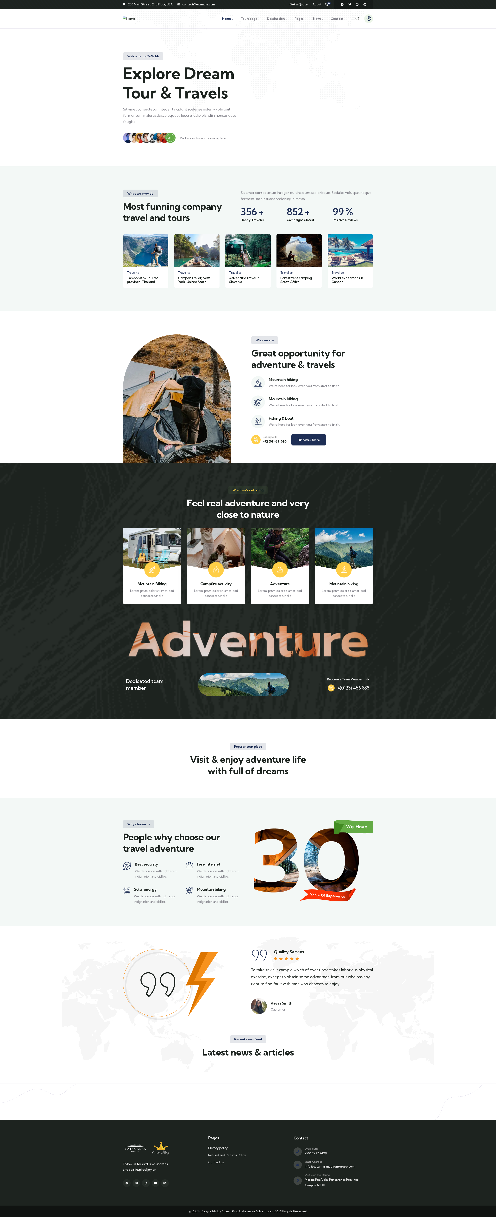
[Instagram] (357, 4)
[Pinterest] (364, 4)
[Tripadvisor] (165, 1183)
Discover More (309, 440)
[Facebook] (342, 4)
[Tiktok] (146, 1183)
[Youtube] (155, 1183)
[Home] (129, 19)
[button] (373, 263)
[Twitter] (349, 4)
